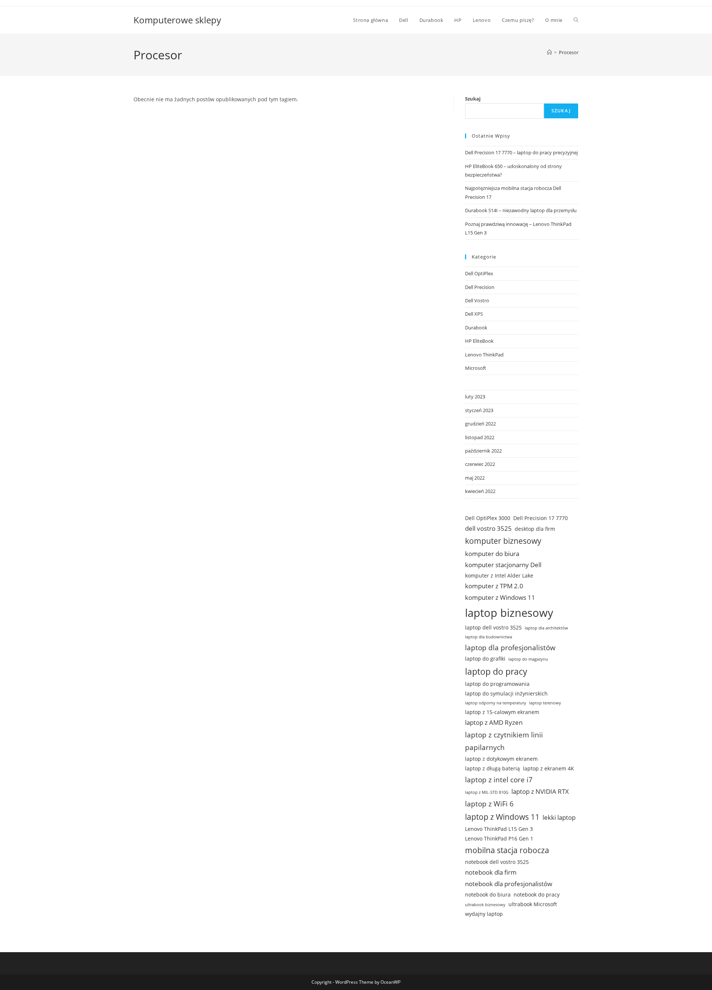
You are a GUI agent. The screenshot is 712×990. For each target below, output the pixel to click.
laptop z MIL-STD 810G (486, 792)
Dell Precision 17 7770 (540, 518)
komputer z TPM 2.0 (494, 586)
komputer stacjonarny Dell (503, 564)
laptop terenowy (545, 703)
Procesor (568, 52)
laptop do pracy (496, 671)
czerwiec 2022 (480, 464)
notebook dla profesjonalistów (508, 883)
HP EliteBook (479, 341)
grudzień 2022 (480, 423)
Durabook (476, 327)
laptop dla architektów (546, 628)
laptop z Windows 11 (502, 817)
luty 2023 (475, 396)
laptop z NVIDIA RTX (540, 791)
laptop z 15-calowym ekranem (502, 712)
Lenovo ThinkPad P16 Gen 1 (499, 838)
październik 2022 (483, 450)
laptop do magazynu (528, 659)
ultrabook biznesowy (485, 904)
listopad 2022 (479, 437)
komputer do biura (492, 553)
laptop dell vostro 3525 (493, 627)
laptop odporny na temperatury (495, 703)
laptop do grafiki (485, 658)
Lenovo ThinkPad (484, 354)
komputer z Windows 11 (500, 597)
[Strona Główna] (549, 52)
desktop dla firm (535, 528)
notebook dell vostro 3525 (497, 861)
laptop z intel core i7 (499, 780)
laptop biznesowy (509, 612)
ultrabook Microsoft (532, 904)
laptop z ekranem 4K (548, 768)
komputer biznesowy (503, 541)
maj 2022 (475, 477)
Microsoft (475, 368)
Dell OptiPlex (479, 273)
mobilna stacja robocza (507, 850)
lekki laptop (559, 817)
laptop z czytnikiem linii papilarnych (504, 741)
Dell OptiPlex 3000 (487, 518)
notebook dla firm (491, 872)
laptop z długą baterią (492, 768)
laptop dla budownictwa (488, 636)
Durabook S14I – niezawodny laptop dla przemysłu (521, 210)
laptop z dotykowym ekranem (501, 758)
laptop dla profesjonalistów (510, 647)
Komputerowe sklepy (177, 20)
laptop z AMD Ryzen (494, 722)
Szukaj (473, 98)
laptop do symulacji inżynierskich (506, 693)
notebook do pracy (537, 894)
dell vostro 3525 (488, 528)
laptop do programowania (497, 683)
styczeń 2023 (479, 410)
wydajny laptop (484, 913)
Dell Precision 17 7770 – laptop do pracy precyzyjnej (521, 152)
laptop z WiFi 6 (489, 804)
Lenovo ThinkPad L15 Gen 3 (499, 828)
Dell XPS (474, 313)
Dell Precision (479, 287)
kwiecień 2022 (480, 491)
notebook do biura (488, 894)
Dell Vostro (477, 300)
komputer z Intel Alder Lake (499, 575)
